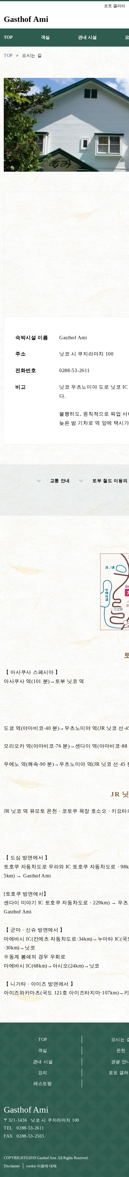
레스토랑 (43, 1083)
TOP (42, 1039)
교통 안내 (60, 480)
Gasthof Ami (26, 1109)
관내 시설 (43, 1061)
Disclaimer (12, 1166)
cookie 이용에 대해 (41, 1166)
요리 (42, 1072)
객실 (42, 1050)
